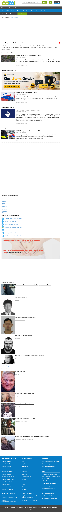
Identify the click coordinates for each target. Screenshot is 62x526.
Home (3, 11)
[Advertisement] (31, 30)
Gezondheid (39, 11)
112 (18, 11)
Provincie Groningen (7, 471)
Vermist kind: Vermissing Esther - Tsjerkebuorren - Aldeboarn (32, 436)
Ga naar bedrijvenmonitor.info (29, 500)
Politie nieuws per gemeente (49, 483)
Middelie (4, 205)
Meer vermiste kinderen (8, 452)
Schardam (4, 209)
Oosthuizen (4, 206)
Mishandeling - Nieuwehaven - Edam (26, 92)
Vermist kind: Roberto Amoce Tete (24, 393)
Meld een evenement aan (48, 466)
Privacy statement (52, 507)
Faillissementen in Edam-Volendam (13, 230)
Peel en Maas (18, 407)
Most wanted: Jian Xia (21, 297)
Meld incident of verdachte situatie (50, 461)
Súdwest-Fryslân (19, 421)
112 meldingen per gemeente (49, 481)
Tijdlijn (8, 11)
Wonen (33, 11)
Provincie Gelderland (7, 469)
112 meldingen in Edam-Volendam (13, 218)
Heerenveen (18, 439)
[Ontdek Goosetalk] (31, 81)
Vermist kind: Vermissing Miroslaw (24, 404)
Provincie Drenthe (6, 461)
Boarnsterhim (25, 439)
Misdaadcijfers (13, 13)
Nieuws (28, 11)
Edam (26, 65)
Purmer (3, 208)
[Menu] (50, 2)
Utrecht (23, 484)
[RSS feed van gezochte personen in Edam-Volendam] (59, 43)
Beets (3, 198)
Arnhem (17, 288)
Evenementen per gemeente (49, 488)
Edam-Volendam (14, 17)
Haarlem (17, 300)
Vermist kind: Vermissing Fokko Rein (25, 418)
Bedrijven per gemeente (48, 486)
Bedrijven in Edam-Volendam (11, 221)
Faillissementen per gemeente (49, 474)
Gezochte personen (22, 13)
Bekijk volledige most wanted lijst (10, 366)
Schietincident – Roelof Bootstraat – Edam (28, 110)
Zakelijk (22, 11)
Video (45, 11)
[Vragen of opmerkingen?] (58, 2)
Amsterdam (17, 338)
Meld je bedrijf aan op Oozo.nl (49, 469)
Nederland (4, 8)
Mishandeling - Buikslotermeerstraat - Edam (28, 55)
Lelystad (24, 464)
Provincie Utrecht (6, 484)
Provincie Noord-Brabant (8, 476)
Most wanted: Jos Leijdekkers (23, 335)
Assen (23, 461)
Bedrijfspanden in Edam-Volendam (13, 236)
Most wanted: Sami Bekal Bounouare (25, 317)
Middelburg (24, 487)
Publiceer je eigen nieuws (48, 464)
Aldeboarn (31, 439)
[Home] (9, 3)
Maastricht (24, 474)
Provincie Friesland (6, 466)
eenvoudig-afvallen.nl (14, 252)
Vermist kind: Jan (20, 371)
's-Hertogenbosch (26, 476)
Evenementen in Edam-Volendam (13, 227)
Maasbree (25, 407)
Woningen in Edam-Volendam (12, 233)
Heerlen (17, 374)
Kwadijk (3, 203)
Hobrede (4, 201)
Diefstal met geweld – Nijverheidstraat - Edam (28, 131)
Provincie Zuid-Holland (7, 489)
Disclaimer (43, 507)
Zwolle (16, 358)
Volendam (4, 211)
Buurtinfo (13, 11)
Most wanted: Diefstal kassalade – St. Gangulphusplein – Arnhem (33, 285)
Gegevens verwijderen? (33, 507)
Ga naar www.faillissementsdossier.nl (9, 500)
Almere (16, 396)
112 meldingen (5, 13)
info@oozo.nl (22, 507)
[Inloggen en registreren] (55, 2)
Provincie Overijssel (7, 482)
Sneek (25, 421)
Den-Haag (24, 489)
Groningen (24, 471)
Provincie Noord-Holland (8, 479)
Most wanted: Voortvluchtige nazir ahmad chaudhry (29, 355)
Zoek (44, 2)
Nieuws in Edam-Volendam (11, 224)
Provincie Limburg (6, 474)
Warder (3, 213)
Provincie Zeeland (6, 487)
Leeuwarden (25, 466)
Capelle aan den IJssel (20, 320)
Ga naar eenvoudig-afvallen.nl (49, 498)
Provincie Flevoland (7, 464)
